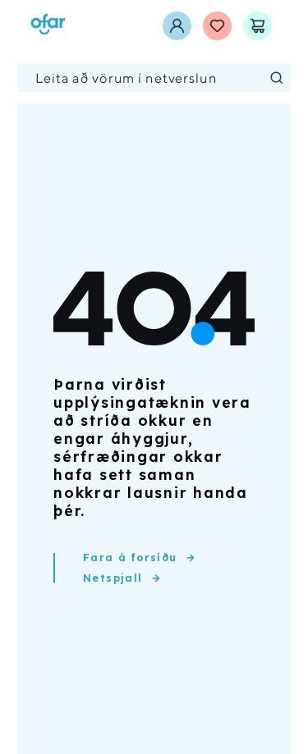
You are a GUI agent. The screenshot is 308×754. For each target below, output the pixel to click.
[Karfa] (257, 25)
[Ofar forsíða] (48, 26)
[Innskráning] (177, 25)
